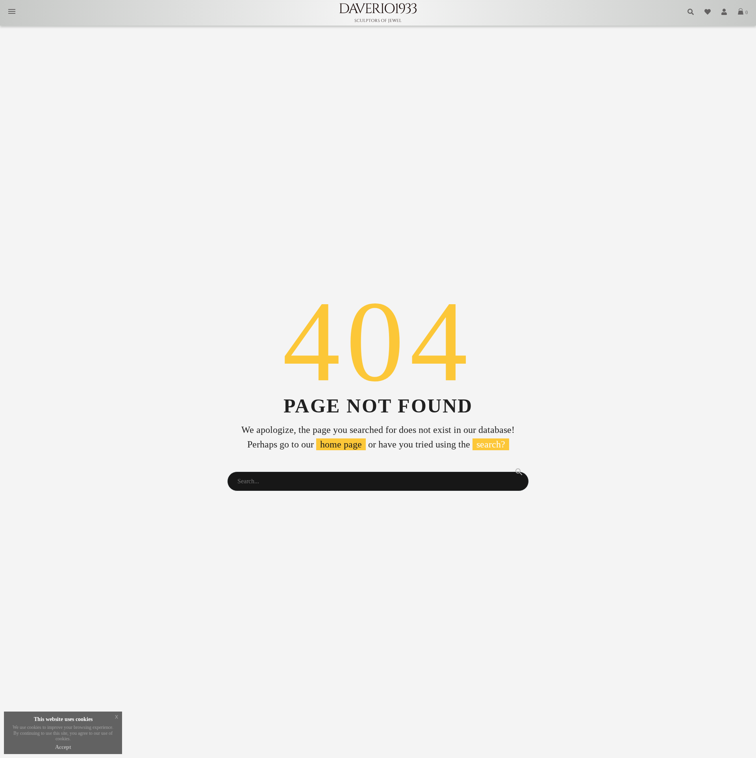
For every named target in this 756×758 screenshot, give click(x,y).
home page (341, 444)
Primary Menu (11, 12)
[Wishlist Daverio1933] (708, 12)
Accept (63, 747)
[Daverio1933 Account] (724, 12)
